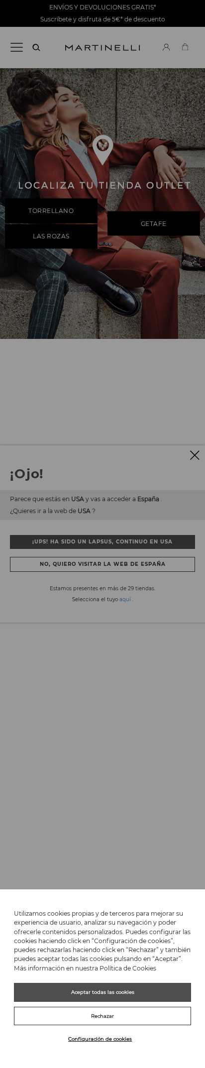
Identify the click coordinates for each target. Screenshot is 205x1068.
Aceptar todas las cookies (102, 992)
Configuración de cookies (100, 1039)
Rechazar (102, 1016)
